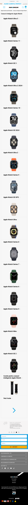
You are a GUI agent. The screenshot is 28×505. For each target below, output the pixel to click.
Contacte (14, 480)
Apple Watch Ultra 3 (10, 19)
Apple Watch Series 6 (11, 287)
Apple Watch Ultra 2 (10, 153)
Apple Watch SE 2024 (11, 130)
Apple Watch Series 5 (11, 309)
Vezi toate (7, 398)
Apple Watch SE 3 (10, 63)
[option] (14, 3)
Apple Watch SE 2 (10, 354)
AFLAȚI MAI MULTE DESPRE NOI (8, 462)
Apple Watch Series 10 (12, 108)
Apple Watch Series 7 (11, 264)
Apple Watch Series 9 (11, 175)
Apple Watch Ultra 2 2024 (13, 86)
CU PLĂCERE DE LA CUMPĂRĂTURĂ (8, 459)
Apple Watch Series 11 (12, 41)
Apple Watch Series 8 (11, 242)
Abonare (14, 447)
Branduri (14, 482)
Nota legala (14, 479)
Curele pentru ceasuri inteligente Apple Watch (12, 377)
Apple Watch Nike (10, 331)
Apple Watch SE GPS (11, 197)
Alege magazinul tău (6, 453)
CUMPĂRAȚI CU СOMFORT (6, 456)
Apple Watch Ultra (10, 220)
